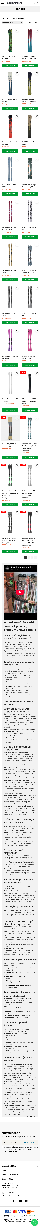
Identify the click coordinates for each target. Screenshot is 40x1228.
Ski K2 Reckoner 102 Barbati (9, 57)
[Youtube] (20, 1201)
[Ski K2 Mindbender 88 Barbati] (10, 126)
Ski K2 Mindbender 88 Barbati (10, 143)
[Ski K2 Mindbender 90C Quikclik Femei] (29, 41)
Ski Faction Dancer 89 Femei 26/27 (10, 357)
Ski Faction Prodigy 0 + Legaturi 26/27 (29, 271)
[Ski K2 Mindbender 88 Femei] (10, 83)
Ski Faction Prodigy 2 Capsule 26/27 (29, 186)
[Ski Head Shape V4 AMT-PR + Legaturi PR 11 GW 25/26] (10, 475)
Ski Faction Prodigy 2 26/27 (29, 229)
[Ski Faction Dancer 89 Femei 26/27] (10, 340)
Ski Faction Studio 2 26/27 (9, 314)
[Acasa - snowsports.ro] (14, 3)
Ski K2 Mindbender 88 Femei (10, 100)
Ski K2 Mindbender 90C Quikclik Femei (29, 57)
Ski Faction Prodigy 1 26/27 (9, 271)
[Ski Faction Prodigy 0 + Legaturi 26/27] (29, 255)
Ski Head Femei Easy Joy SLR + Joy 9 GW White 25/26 (29, 446)
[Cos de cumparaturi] (38, 3)
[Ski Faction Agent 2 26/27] (10, 169)
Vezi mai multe (31, 1116)
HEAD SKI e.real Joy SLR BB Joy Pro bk (9, 539)
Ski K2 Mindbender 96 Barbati (29, 143)
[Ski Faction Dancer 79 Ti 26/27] (10, 383)
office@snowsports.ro (13, 1196)
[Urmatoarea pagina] (35, 557)
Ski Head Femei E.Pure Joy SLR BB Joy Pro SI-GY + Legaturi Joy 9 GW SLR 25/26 (29, 493)
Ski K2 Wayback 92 (9, 444)
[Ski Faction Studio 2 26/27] (10, 298)
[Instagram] (27, 1201)
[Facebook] (13, 1201)
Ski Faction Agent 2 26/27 (9, 186)
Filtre (34, 22)
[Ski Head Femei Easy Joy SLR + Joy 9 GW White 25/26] (29, 428)
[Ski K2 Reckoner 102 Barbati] (10, 41)
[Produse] (3, 3)
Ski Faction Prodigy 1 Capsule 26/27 (9, 229)
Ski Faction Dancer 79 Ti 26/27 (10, 400)
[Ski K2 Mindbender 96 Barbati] (29, 126)
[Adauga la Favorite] (17, 30)
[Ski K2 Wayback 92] (10, 428)
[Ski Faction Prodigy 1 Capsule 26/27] (10, 212)
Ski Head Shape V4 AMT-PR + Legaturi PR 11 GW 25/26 (10, 493)
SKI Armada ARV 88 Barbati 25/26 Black (29, 400)
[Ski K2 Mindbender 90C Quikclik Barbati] (29, 83)
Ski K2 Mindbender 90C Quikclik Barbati (29, 100)
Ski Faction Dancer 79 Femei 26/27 (29, 357)
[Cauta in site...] (34, 3)
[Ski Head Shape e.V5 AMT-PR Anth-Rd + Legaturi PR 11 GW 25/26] (29, 522)
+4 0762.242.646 (10, 1193)
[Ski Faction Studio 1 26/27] (29, 298)
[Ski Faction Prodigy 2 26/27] (29, 212)
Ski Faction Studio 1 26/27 (29, 314)
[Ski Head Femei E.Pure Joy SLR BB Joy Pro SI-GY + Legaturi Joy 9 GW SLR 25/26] (29, 475)
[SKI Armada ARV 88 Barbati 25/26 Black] (29, 383)
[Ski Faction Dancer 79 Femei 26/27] (29, 340)
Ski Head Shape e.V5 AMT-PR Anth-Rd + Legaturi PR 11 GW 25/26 (29, 540)
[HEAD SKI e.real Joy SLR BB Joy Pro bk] (10, 522)
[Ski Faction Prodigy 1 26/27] (10, 255)
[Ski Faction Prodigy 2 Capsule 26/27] (29, 169)
